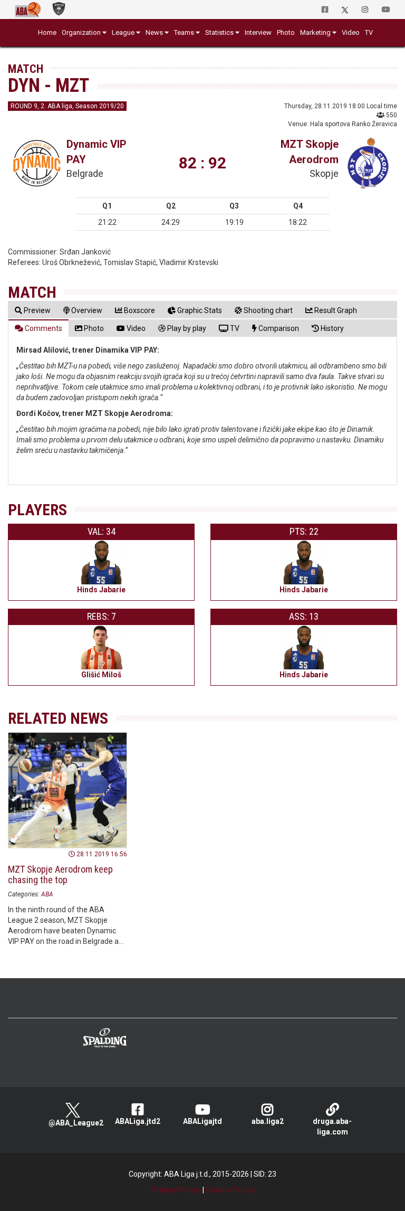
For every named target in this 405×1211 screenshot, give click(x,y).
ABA (47, 894)
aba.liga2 (268, 1121)
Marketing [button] (315, 32)
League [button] (123, 32)
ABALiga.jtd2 (137, 1121)
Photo (286, 32)
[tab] (32, 310)
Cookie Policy (230, 1190)
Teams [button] (184, 32)
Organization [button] (81, 32)
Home (47, 32)
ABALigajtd (202, 1121)
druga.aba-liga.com (332, 1126)
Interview (258, 32)
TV (369, 32)
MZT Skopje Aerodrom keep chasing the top (60, 874)
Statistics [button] (219, 32)
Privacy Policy (176, 1190)
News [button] (154, 32)
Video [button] (351, 32)
